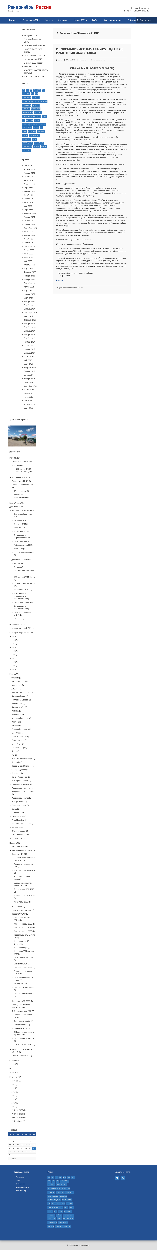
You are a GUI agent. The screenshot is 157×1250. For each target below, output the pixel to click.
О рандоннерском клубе (24, 1038)
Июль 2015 (28, 393)
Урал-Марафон (27, 147)
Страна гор (16, 813)
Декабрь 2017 (30, 338)
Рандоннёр (41, 131)
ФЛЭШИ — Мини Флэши (24, 552)
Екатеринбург (35, 109)
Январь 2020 (29, 302)
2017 (24, 94)
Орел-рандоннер (18, 770)
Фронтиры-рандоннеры (21, 824)
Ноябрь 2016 (29, 349)
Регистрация (20, 1177)
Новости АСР (17, 854)
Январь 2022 (29, 276)
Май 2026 (28, 166)
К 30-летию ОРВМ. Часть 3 (35, 77)
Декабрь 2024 (30, 195)
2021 (13, 655)
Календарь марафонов (113, 20)
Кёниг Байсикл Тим (19, 737)
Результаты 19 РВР (19, 481)
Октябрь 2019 (29, 309)
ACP (32, 94)
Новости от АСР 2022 (76, 288)
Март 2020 (28, 298)
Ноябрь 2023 (29, 224)
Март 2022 (28, 268)
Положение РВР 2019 (20, 477)
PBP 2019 (13, 26)
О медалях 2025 (20, 964)
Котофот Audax (17, 740)
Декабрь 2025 (30, 177)
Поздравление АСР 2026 (34, 56)
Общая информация (20, 462)
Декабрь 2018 (30, 327)
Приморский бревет (19, 781)
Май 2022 (28, 261)
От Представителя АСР (30, 20)
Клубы (95, 20)
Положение (32, 131)
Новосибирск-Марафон (38, 124)
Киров (39, 116)
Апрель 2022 (29, 265)
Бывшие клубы (17, 707)
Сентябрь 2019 (30, 313)
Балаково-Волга (28, 101)
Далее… (59, 280)
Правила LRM (20, 528)
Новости (49, 20)
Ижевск (14, 726)
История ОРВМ (80, 20)
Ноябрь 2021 (29, 279)
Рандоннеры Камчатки (21, 784)
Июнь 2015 (28, 397)
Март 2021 (28, 291)
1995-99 (14, 1081)
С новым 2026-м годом (33, 63)
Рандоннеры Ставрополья (22, 792)
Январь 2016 (29, 371)
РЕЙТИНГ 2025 (30, 67)
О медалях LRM (20, 1025)
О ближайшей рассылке (24, 957)
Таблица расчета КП (22, 545)
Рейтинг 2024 (17, 1114)
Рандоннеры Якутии (20, 798)
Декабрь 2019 (30, 305)
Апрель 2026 (29, 169)
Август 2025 (29, 180)
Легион (14, 751)
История (17, 465)
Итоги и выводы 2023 (23, 924)
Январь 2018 (29, 335)
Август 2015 (29, 390)
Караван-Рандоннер (29, 116)
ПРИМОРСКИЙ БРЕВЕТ (34, 46)
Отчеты (36, 128)
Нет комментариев (99, 60)
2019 (13, 1103)
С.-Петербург (26, 139)
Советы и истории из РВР (22, 485)
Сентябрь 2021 (30, 283)
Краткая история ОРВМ (21, 628)
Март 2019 (28, 316)
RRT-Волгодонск (18, 681)
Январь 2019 (29, 324)
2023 (13, 662)
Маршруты (29, 120)
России (29, 7)
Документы (63, 20)
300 (27, 90)
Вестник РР (18, 563)
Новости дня (16, 907)
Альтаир (15, 689)
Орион (30, 128)
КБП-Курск (15, 733)
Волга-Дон (36, 105)
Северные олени (18, 805)
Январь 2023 (29, 235)
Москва (37, 120)
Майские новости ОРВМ (21, 850)
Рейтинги (132, 20)
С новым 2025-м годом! (24, 987)
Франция (44, 147)
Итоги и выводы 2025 (33, 59)
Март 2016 (28, 364)
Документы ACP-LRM (20, 510)
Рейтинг (25, 135)
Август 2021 (29, 287)
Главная (12, 20)
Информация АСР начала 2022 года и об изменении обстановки (89, 51)
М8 (23, 120)
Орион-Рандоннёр (19, 777)
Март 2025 (28, 188)
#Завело (15, 678)
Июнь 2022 (28, 257)
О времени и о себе (22, 1021)
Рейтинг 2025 (17, 1118)
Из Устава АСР (20, 520)
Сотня (34, 139)
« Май (14, 1158)
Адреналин (16, 685)
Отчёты (12, 1060)
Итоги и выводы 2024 (23, 928)
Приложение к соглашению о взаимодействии (21, 596)
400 (31, 90)
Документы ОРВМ (19, 560)
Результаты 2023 (21, 902)
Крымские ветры (18, 748)
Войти (18, 1180)
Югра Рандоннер (18, 835)
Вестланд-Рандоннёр (20, 718)
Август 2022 (29, 250)
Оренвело (15, 773)
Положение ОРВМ (21, 590)
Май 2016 (28, 360)
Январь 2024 (29, 217)
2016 (43, 90)
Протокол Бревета (21, 531)
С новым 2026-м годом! (24, 994)
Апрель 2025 (29, 184)
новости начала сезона (21, 910)
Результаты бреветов (23, 602)
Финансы (36, 147)
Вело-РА (15, 711)
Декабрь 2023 (30, 221)
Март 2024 (28, 210)
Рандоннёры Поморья (20, 788)
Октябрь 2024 (29, 199)
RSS (123, 1178)
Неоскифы (26, 124)
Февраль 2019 (30, 320)
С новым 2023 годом (20, 1056)
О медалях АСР (20, 1028)
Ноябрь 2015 (29, 379)
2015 (39, 90)
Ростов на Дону (34, 135)
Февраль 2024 (30, 213)
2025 (13, 669)
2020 (13, 651)
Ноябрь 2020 (29, 294)
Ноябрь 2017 (29, 342)
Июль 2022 (28, 254)
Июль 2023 (28, 232)
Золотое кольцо (28, 112)
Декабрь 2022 (30, 239)
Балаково (36, 97)
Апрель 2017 (29, 346)
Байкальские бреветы (20, 692)
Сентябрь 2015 (30, 386)
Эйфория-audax (18, 831)
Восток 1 (15, 722)
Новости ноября (20, 948)
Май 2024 (28, 206)
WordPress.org (21, 1191)
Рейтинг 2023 (17, 1110)
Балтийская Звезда (41, 101)
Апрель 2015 (29, 404)
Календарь (38, 112)
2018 (28, 94)
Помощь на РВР (20, 984)
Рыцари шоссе (17, 802)
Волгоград (26, 109)
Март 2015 (28, 408)
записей (20, 1184)
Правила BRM (20, 524)
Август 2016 (29, 357)
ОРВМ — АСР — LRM (23, 1045)
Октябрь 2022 (29, 243)
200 (23, 90)
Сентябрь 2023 (30, 228)
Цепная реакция (18, 827)
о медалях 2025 (30, 36)
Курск (44, 116)
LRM (36, 94)
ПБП (41, 128)
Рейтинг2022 (16, 1121)
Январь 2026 (29, 173)
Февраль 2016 (30, 368)
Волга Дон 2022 (18, 847)
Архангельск (27, 97)
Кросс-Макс (16, 744)
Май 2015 (28, 401)
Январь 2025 (29, 191)
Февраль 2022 (30, 272)
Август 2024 (29, 202)
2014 (35, 90)
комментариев (22, 1187)
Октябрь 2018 (29, 331)
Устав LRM (18, 549)
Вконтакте (117, 1178)
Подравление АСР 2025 (24, 889)
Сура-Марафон (38, 143)
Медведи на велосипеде (21, 759)
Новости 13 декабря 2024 (24, 870)
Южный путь (26, 150)
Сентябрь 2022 (30, 246)
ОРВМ (24, 128)
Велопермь (16, 715)
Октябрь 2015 (29, 382)
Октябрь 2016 (29, 353)
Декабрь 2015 (30, 375)
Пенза (24, 131)
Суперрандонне (27, 143)
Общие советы (20, 491)
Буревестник (27, 105)
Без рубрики (14, 503)
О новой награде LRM (23, 967)
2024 (13, 666)
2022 (13, 658)
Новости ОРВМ (18, 914)
